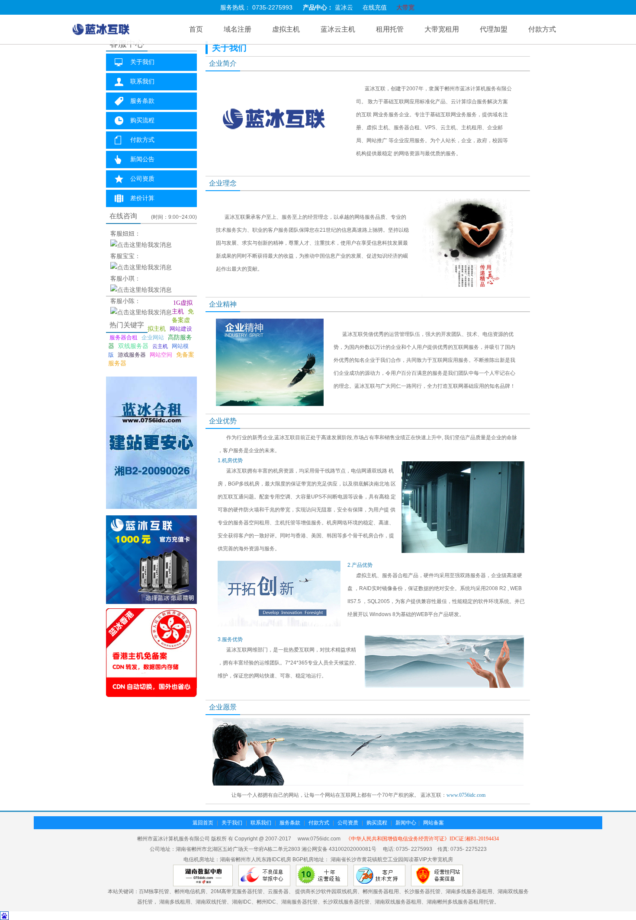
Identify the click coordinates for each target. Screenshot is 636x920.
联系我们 (142, 81)
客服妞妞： (125, 233)
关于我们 (142, 62)
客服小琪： (125, 278)
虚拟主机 (286, 29)
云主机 (160, 346)
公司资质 (142, 179)
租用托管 (390, 29)
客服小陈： (125, 301)
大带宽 (405, 7)
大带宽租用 (441, 29)
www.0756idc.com (465, 795)
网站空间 (161, 354)
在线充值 (375, 7)
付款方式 (542, 29)
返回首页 (203, 823)
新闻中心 (405, 823)
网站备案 (433, 823)
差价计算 (142, 198)
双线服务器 (133, 346)
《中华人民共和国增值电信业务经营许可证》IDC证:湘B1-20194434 (422, 839)
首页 (196, 29)
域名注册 (237, 29)
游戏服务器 (132, 354)
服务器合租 (123, 337)
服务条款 (142, 101)
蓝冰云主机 (338, 29)
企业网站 (152, 337)
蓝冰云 (344, 7)
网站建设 (181, 329)
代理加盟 (494, 29)
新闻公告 (142, 159)
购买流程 (142, 120)
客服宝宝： (125, 256)
